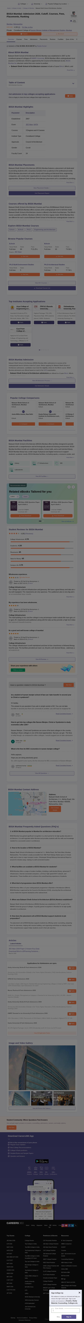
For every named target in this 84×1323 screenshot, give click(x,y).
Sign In (68, 1317)
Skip (58, 1317)
